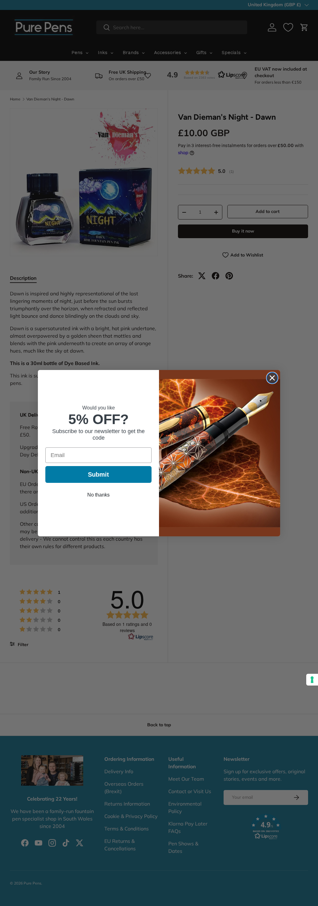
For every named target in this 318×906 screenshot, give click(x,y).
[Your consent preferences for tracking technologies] (312, 680)
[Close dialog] (272, 377)
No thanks (98, 494)
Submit (98, 474)
